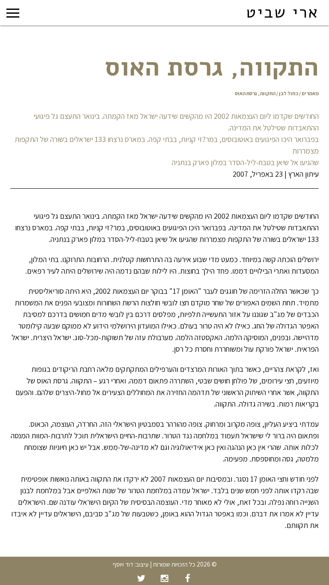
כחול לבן (288, 93)
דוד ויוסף (123, 564)
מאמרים (310, 93)
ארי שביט (282, 12)
